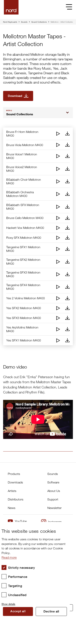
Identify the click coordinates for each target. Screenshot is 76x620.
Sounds (24, 22)
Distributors (15, 499)
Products (14, 473)
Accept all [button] (18, 611)
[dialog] (35, 571)
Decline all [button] (51, 611)
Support (52, 499)
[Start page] (11, 7)
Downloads (15, 482)
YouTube (21, 521)
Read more (9, 557)
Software (53, 482)
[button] (35, 602)
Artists (12, 491)
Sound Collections (39, 22)
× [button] (65, 526)
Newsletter (54, 508)
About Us (53, 491)
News (11, 508)
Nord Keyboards (10, 22)
